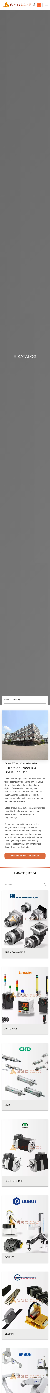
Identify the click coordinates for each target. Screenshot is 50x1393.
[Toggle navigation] (46, 5)
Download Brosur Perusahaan (25, 856)
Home (6, 699)
